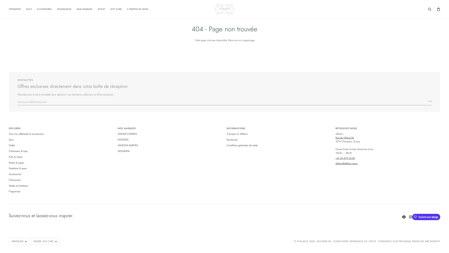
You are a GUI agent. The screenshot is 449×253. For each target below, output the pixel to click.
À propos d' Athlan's (237, 134)
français (18, 241)
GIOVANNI (123, 151)
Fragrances (14, 191)
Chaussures (15, 180)
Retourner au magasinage (241, 40)
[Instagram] (410, 217)
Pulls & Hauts (15, 157)
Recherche (232, 139)
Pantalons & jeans (18, 168)
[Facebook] (404, 217)
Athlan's (303, 241)
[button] (16, 9)
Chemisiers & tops (18, 151)
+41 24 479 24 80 (345, 158)
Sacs (11, 139)
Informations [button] (236, 128)
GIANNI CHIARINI (127, 134)
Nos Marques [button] (127, 128)
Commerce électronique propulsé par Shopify (409, 241)
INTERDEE (123, 139)
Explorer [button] (15, 128)
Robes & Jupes (16, 162)
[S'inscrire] (428, 101)
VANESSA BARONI (128, 145)
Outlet (12, 145)
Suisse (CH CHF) (44, 241)
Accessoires (15, 174)
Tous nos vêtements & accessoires (26, 134)
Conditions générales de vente (242, 145)
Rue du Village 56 (345, 138)
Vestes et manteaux (18, 185)
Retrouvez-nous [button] (346, 128)
